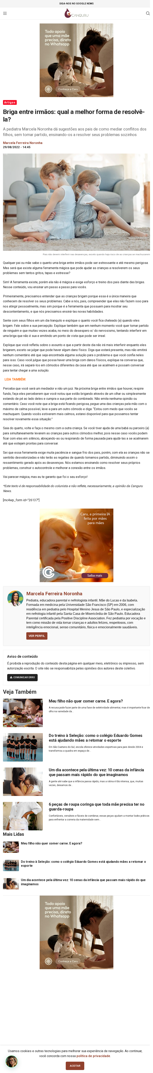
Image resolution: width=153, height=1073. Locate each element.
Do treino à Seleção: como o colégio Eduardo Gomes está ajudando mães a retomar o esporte (95, 738)
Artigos (10, 102)
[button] (12, 1061)
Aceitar (75, 1065)
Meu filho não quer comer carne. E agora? (86, 701)
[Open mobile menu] (5, 13)
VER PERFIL (37, 635)
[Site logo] (76, 13)
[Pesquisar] (148, 13)
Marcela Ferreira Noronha (54, 593)
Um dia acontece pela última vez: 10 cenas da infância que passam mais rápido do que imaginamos (96, 772)
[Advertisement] (76, 1003)
